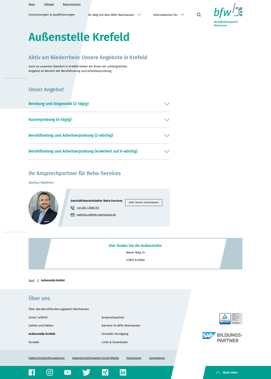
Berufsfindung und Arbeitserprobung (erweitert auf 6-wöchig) (83, 151)
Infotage (49, 4)
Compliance (157, 358)
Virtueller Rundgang (115, 334)
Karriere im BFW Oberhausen (121, 325)
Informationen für (165, 15)
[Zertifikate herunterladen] (230, 319)
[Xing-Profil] (105, 372)
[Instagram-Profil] (49, 372)
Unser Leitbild (38, 317)
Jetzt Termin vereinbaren (144, 202)
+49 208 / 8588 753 (88, 207)
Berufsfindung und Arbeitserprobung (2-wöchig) (71, 135)
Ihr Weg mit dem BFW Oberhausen (111, 15)
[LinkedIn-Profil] (123, 372)
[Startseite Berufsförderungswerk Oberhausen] (228, 14)
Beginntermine (72, 4)
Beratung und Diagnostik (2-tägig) (58, 103)
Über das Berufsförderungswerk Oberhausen (59, 309)
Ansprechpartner (113, 317)
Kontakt (34, 342)
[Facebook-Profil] (31, 372)
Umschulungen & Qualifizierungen (52, 14)
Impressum (133, 358)
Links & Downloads (115, 342)
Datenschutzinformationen (47, 358)
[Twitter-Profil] (86, 372)
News (32, 4)
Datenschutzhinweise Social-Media (95, 358)
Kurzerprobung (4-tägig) (50, 119)
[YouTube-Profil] (67, 372)
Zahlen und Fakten (41, 325)
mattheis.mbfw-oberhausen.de (98, 215)
